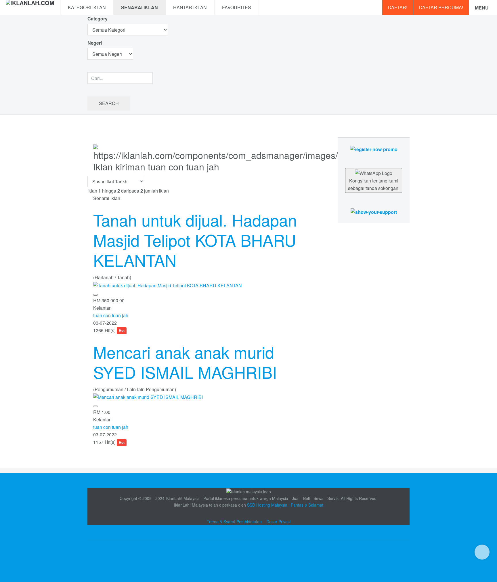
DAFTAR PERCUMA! (441, 7)
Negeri (95, 42)
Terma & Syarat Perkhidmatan (234, 521)
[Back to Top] (482, 552)
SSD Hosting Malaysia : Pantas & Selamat (285, 505)
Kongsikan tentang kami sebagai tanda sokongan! (373, 184)
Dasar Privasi (278, 521)
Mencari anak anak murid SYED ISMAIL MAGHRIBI (185, 361)
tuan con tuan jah (110, 315)
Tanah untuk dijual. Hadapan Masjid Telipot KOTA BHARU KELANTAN (195, 239)
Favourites (236, 7)
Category (97, 18)
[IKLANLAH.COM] (30, 7)
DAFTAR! (397, 7)
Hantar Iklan (190, 7)
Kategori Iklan (87, 7)
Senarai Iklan (139, 7)
